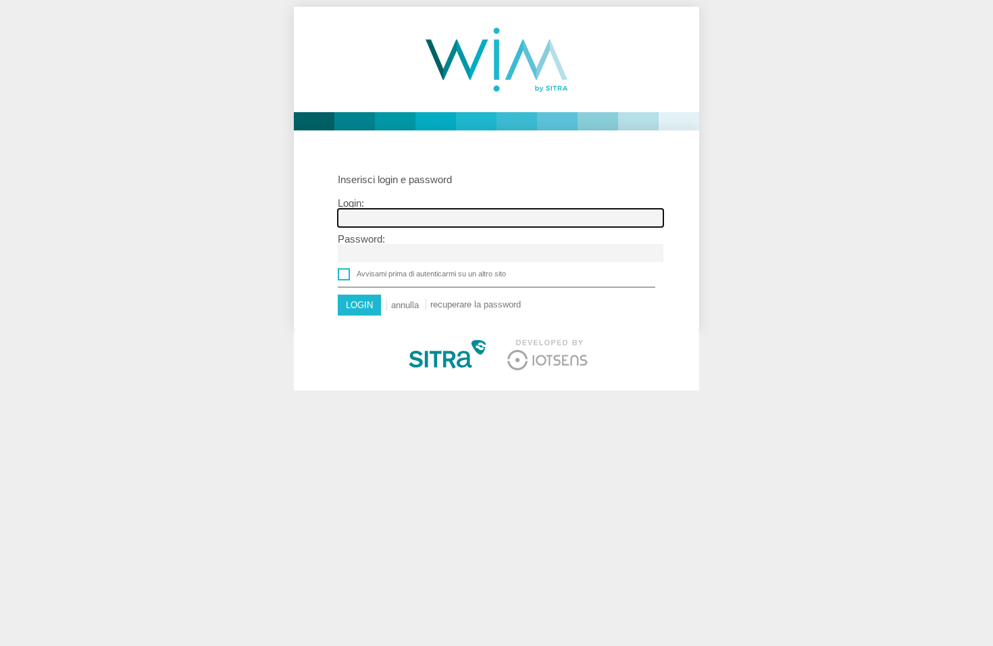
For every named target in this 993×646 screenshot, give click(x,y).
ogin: (351, 203)
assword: (361, 239)
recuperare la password (475, 304)
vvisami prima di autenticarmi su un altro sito (431, 274)
